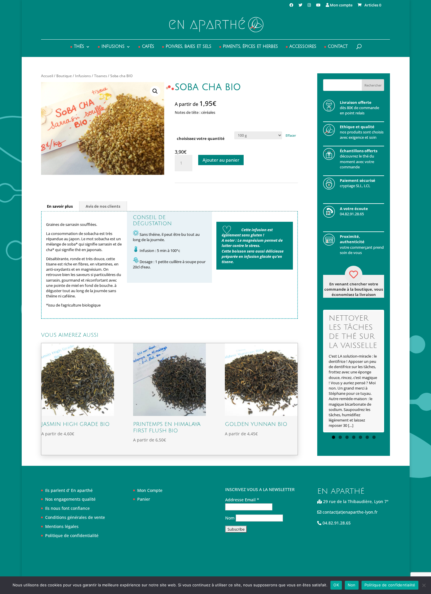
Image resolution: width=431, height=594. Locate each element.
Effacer (291, 135)
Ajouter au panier (221, 160)
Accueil (47, 75)
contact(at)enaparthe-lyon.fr (349, 512)
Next (392, 371)
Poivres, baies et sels (188, 47)
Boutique (64, 75)
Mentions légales (62, 526)
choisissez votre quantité (201, 138)
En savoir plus (60, 206)
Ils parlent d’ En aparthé (69, 490)
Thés (79, 47)
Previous (315, 371)
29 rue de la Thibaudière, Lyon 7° (355, 501)
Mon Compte (149, 490)
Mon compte (340, 5)
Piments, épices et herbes (250, 47)
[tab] (59, 206)
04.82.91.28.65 (336, 523)
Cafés (148, 47)
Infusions (113, 47)
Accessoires (302, 47)
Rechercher (373, 85)
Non (352, 585)
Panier (143, 499)
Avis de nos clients (103, 206)
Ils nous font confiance (67, 508)
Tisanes (100, 75)
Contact (338, 47)
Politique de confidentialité (72, 535)
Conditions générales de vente (75, 517)
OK (336, 585)
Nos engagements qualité (70, 499)
